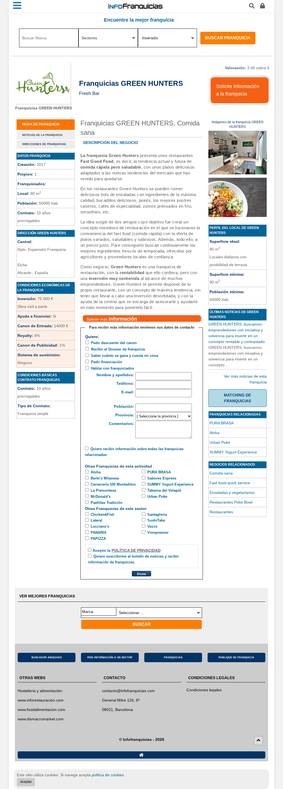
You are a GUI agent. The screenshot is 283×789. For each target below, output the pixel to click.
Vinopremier (158, 532)
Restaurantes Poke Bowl (230, 502)
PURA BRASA (159, 472)
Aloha (96, 472)
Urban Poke (157, 496)
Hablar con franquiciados (112, 368)
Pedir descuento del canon (114, 343)
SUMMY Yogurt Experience (170, 484)
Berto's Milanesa (105, 478)
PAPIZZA (98, 539)
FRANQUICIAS (173, 657)
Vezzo (152, 526)
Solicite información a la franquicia (237, 90)
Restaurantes (221, 512)
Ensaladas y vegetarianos (232, 492)
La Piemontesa (103, 490)
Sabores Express (161, 478)
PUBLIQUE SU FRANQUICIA (236, 657)
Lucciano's (100, 526)
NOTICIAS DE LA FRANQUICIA (42, 134)
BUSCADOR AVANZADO (47, 657)
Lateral (96, 520)
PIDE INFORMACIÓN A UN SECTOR (109, 657)
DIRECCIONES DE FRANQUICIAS (44, 144)
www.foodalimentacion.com (41, 709)
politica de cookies (108, 775)
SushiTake (156, 520)
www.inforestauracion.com (41, 700)
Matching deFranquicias (237, 398)
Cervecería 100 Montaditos (113, 484)
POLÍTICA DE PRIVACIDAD (136, 550)
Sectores (89, 38)
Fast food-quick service (229, 483)
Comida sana (221, 473)
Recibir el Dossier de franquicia (118, 349)
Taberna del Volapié (164, 490)
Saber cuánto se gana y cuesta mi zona (124, 356)
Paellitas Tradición (106, 503)
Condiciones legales (204, 690)
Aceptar (26, 782)
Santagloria (157, 514)
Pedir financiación (106, 362)
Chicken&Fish (102, 514)
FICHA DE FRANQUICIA (41, 124)
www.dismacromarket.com (41, 719)
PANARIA (98, 532)
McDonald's (101, 496)
